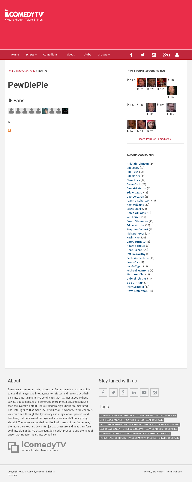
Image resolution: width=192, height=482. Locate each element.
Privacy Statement (154, 471)
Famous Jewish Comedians (113, 438)
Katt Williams (135, 204)
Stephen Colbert (137, 229)
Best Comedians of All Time (113, 424)
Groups (102, 54)
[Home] (26, 13)
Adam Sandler (136, 245)
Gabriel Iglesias (136, 278)
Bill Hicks (132, 172)
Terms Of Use (174, 471)
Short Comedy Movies (111, 420)
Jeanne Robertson (139, 200)
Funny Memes (146, 415)
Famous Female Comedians (156, 433)
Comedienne (171, 429)
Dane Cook (134, 184)
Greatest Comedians (168, 438)
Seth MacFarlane (138, 258)
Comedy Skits (130, 415)
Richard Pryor (135, 233)
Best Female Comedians (141, 424)
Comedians (50, 54)
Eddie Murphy (136, 225)
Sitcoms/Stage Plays (165, 415)
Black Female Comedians (167, 424)
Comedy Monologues (111, 415)
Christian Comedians (133, 429)
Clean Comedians (154, 429)
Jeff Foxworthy (136, 254)
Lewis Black (134, 209)
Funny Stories (131, 420)
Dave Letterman (137, 291)
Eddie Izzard (134, 192)
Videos (71, 54)
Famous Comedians (25, 71)
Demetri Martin (136, 188)
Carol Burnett (136, 241)
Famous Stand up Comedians (142, 438)
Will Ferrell (134, 217)
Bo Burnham (135, 282)
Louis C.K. (133, 262)
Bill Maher (133, 176)
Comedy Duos (107, 433)
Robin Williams (136, 213)
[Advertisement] (75, 34)
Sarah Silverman (137, 221)
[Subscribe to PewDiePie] (64, 130)
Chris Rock (133, 180)
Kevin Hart (133, 237)
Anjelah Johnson (138, 163)
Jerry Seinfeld (135, 287)
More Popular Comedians (154, 139)
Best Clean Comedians (152, 420)
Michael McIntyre (138, 270)
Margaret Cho (136, 274)
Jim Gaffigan (134, 266)
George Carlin (135, 196)
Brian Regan (135, 250)
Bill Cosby (133, 167)
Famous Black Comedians (128, 433)
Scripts (30, 54)
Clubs (87, 54)
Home (15, 54)
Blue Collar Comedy (110, 429)
